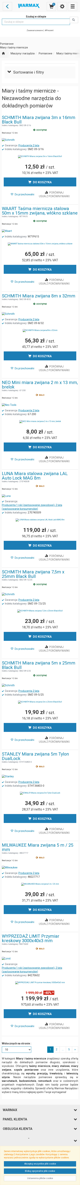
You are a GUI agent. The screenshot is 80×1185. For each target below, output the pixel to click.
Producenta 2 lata (28, 145)
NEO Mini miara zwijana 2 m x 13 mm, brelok (40, 385)
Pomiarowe (45, 53)
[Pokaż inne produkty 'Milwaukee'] (9, 867)
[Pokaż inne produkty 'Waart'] (7, 231)
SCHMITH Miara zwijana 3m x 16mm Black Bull (38, 120)
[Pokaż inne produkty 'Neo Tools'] (9, 405)
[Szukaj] (74, 20)
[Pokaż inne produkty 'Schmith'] (8, 140)
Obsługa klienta (17, 1129)
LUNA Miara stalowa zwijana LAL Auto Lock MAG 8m (35, 476)
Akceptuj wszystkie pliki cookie (40, 1163)
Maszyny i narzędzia (23, 53)
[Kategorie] (72, 6)
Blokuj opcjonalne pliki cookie (40, 1171)
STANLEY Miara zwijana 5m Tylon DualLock (35, 756)
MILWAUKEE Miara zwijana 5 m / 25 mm (37, 847)
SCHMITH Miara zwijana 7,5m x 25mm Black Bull (33, 574)
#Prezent (49, 30)
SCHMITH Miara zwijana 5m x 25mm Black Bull (38, 665)
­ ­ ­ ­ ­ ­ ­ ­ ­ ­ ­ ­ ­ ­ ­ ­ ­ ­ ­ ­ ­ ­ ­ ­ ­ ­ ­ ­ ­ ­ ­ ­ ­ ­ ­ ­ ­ (16, 1140)
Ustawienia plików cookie (40, 1178)
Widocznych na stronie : (16, 1043)
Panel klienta (15, 1119)
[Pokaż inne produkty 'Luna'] (6, 496)
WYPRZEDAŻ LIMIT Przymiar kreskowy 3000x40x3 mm (30, 938)
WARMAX (10, 1110)
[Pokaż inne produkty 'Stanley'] (8, 776)
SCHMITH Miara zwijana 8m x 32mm (38, 296)
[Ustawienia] (62, 6)
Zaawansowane (35, 30)
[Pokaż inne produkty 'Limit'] (6, 958)
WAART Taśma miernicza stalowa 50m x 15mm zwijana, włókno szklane (40, 211)
